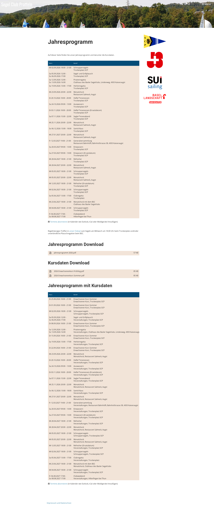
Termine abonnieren (58, 222)
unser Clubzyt (75, 231)
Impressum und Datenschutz (59, 503)
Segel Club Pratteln (16, 4)
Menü (207, 4)
